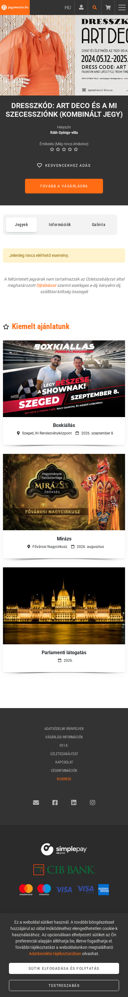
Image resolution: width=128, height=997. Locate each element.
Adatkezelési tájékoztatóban (55, 953)
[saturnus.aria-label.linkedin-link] (74, 802)
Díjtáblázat (46, 285)
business (64, 779)
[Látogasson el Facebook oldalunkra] (55, 802)
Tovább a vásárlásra (64, 186)
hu (68, 7)
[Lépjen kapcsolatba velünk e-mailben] (36, 802)
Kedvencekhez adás (68, 165)
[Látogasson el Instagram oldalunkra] (92, 802)
